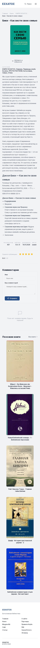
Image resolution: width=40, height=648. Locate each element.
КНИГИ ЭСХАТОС (21, 13)
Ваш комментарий (11, 283)
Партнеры (25, 621)
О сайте (24, 618)
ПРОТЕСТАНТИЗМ (15, 71)
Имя (6, 274)
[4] (29, 254)
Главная (5, 13)
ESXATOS (7, 610)
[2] (23, 254)
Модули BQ (6, 624)
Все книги (32, 337)
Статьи (4, 630)
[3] (26, 254)
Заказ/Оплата (26, 630)
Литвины (25, 633)
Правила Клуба (27, 624)
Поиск (29, 4)
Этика (10, 73)
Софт (4, 627)
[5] (31, 254)
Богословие (27, 71)
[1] (20, 254)
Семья (4, 73)
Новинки (19, 69)
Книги (12, 13)
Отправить (13, 298)
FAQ (23, 627)
